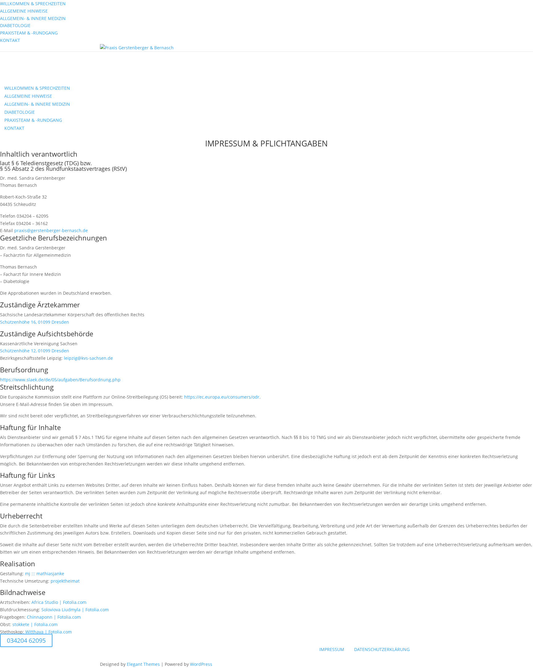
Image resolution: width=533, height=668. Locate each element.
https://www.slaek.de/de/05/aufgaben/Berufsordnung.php (60, 380)
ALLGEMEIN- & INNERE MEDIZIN (33, 18)
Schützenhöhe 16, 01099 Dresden (34, 322)
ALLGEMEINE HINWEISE (24, 11)
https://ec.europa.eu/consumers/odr (221, 397)
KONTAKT (10, 40)
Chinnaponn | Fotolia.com (54, 617)
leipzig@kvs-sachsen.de (88, 358)
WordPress (201, 664)
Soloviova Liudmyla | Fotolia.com (75, 610)
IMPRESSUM (331, 649)
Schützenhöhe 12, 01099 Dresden (34, 351)
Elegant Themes (143, 664)
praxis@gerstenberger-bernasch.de (51, 230)
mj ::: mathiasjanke (44, 573)
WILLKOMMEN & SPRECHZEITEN (33, 3)
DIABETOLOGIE (15, 25)
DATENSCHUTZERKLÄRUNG (382, 649)
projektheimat (65, 581)
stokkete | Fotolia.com (35, 624)
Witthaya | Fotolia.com (48, 632)
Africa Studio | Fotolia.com (58, 602)
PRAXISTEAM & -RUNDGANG (29, 33)
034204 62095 (26, 640)
